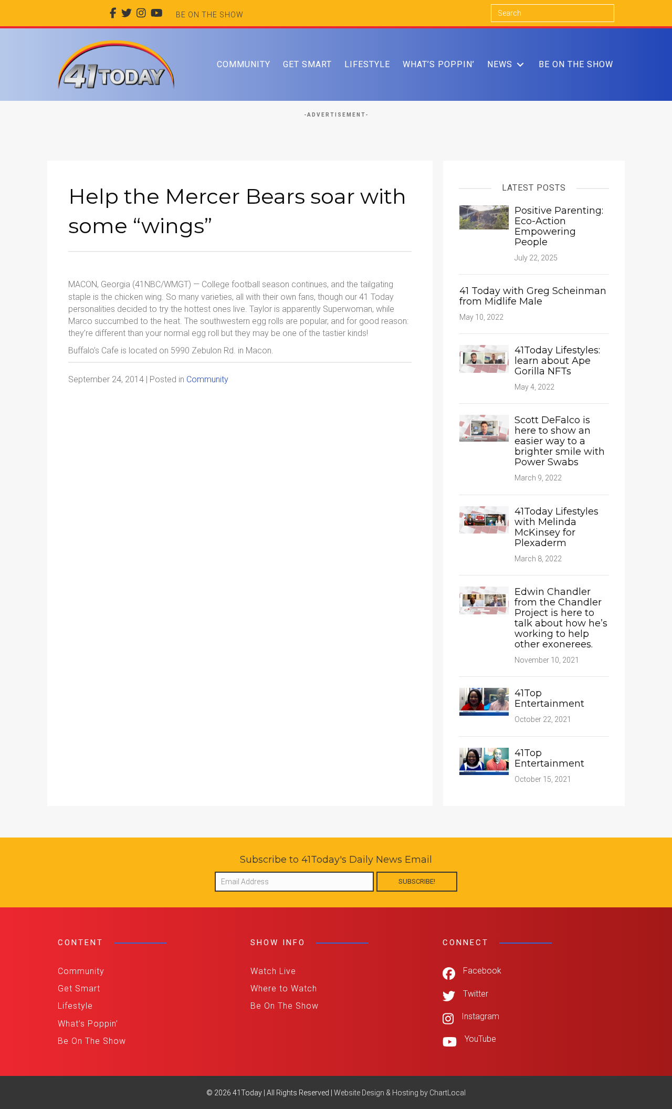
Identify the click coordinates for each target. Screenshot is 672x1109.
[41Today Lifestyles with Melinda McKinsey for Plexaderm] (484, 519)
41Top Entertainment (549, 698)
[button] (520, 64)
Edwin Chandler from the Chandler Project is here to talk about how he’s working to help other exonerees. (560, 618)
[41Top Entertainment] (484, 701)
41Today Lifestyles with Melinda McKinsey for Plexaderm (556, 527)
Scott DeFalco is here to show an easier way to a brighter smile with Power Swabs (559, 441)
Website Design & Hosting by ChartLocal (400, 1093)
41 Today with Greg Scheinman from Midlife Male (532, 296)
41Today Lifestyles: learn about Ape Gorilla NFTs (557, 360)
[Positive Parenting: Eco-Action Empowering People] (484, 217)
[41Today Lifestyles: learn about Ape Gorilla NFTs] (484, 358)
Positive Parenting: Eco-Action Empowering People (558, 226)
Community (207, 379)
